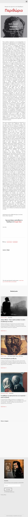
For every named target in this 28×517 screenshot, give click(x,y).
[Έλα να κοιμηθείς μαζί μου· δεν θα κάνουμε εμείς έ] (4, 426)
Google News (18, 222)
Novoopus (20, 515)
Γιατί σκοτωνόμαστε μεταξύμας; (9, 358)
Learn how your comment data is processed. (13, 281)
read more (3, 330)
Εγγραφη (8, 489)
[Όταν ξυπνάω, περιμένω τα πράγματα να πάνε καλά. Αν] (4, 429)
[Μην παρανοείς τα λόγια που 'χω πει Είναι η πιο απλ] (4, 452)
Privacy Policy (3, 494)
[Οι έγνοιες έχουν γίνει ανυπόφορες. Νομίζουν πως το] (4, 437)
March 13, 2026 (4, 317)
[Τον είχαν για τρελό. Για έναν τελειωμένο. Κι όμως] (4, 433)
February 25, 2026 (4, 393)
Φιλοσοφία (19, 31)
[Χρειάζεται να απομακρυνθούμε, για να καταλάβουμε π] (4, 441)
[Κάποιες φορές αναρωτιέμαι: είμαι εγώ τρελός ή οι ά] (4, 445)
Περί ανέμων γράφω (11, 356)
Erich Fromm (9, 241)
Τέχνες (17, 356)
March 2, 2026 (3, 356)
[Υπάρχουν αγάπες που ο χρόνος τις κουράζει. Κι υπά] (4, 449)
